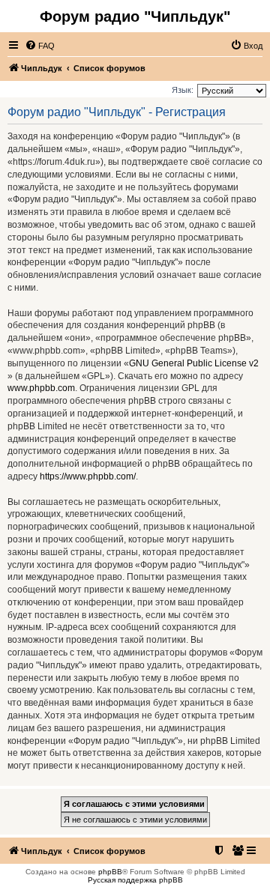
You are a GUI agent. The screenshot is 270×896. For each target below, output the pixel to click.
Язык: (183, 89)
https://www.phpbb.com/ (88, 476)
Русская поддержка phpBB (135, 880)
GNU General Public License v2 (194, 363)
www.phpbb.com (41, 388)
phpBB (110, 872)
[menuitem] (40, 46)
